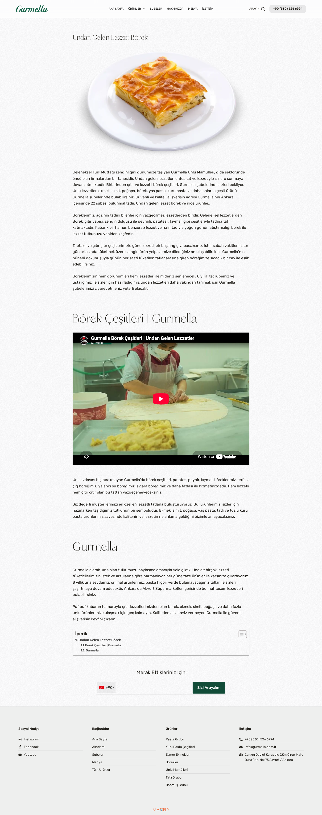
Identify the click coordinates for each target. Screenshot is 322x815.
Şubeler (156, 8)
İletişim (207, 8)
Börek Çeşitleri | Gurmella (103, 645)
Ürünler (134, 8)
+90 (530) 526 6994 (287, 8)
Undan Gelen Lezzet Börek (99, 640)
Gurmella (92, 650)
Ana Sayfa (116, 8)
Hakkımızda (175, 8)
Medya (193, 8)
